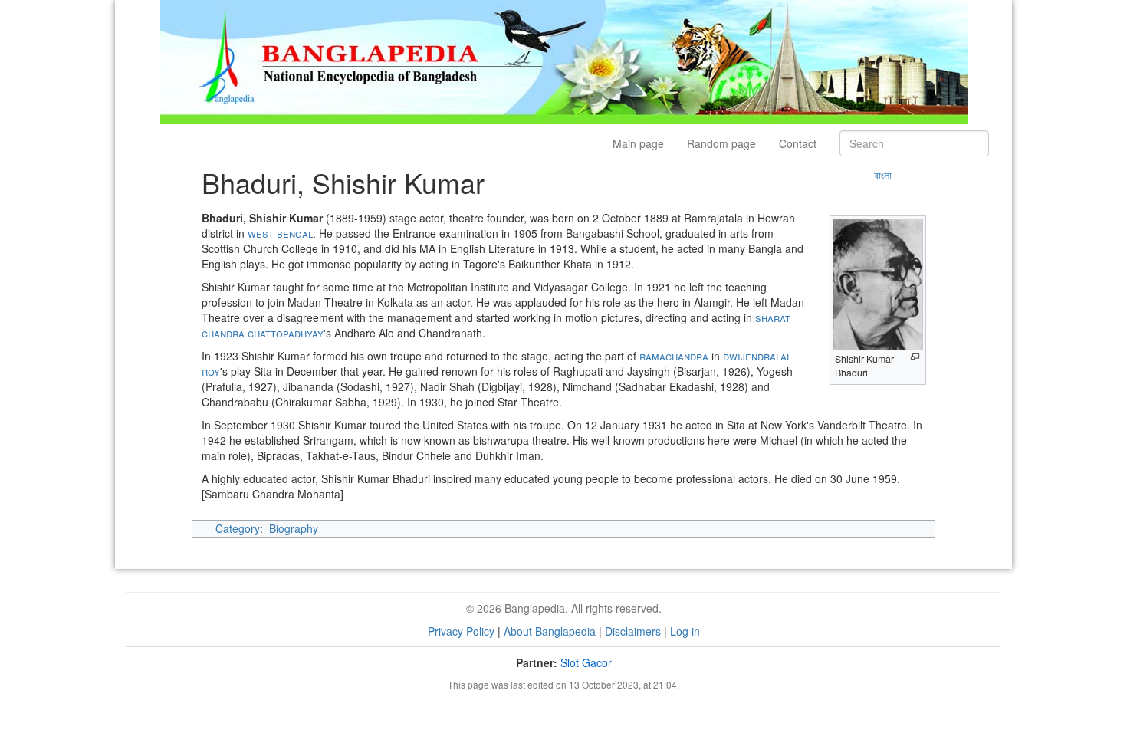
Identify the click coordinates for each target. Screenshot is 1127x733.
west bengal (280, 233)
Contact (797, 143)
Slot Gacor (586, 662)
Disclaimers (633, 631)
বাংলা (883, 174)
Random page (721, 143)
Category (237, 528)
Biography (293, 528)
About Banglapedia (550, 631)
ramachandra (673, 355)
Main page (638, 143)
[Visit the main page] (564, 60)
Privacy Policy (461, 631)
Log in (685, 631)
